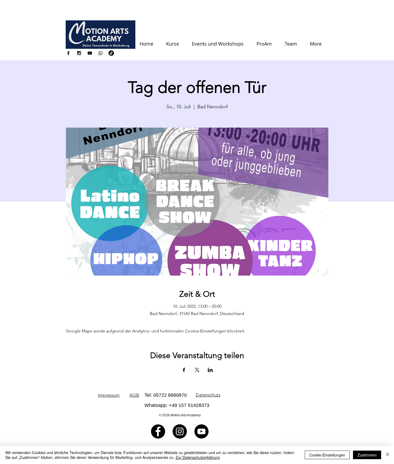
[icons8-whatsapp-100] (100, 53)
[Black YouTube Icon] (89, 53)
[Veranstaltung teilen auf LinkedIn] (210, 370)
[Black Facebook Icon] (68, 53)
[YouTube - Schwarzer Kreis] (201, 431)
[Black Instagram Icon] (79, 53)
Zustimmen (367, 455)
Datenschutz (208, 395)
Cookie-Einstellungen (327, 455)
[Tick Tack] (111, 53)
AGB (134, 395)
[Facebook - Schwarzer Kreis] (158, 431)
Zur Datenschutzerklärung (198, 457)
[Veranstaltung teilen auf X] (197, 370)
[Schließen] (387, 455)
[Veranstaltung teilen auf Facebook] (184, 370)
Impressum (109, 395)
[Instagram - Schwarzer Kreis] (180, 431)
